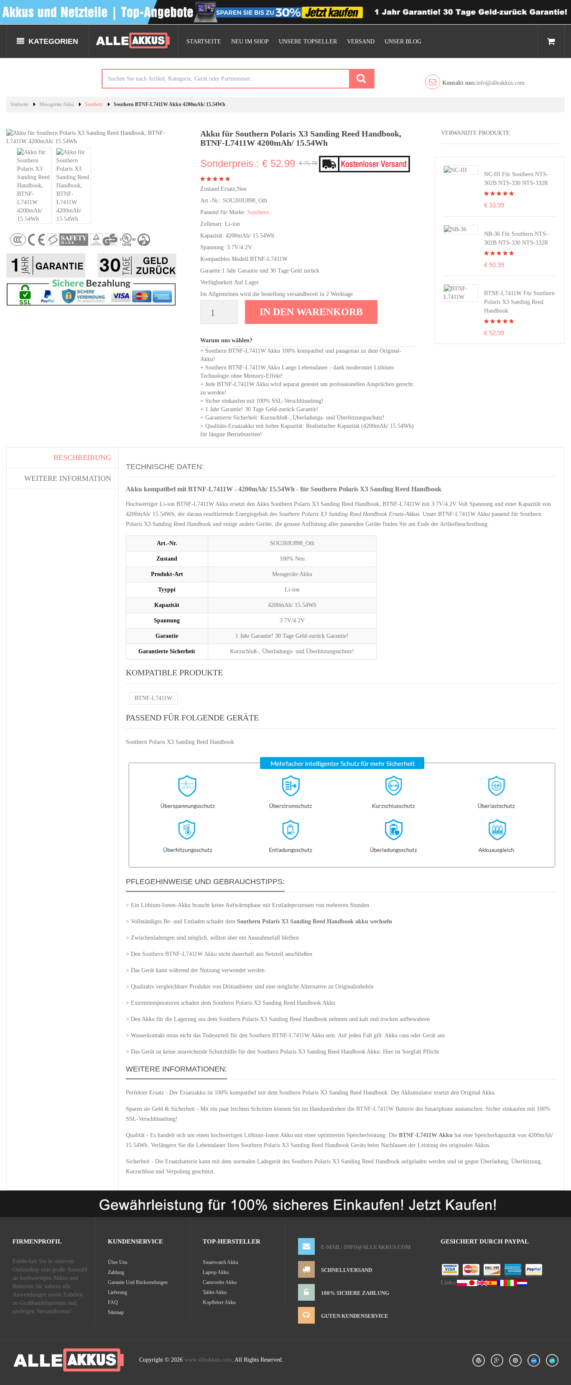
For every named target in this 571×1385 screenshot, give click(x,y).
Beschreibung (82, 457)
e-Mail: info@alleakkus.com (365, 1247)
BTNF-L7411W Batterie (385, 1109)
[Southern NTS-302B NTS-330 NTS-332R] (455, 170)
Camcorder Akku (220, 1282)
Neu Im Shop (250, 41)
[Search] (361, 79)
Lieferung (117, 1292)
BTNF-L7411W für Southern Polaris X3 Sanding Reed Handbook (519, 302)
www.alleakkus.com (208, 1360)
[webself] (552, 1360)
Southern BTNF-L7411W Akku (179, 954)
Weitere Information (67, 478)
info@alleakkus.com (483, 83)
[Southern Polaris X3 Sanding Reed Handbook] (461, 292)
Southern (94, 104)
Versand (361, 41)
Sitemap (116, 1312)
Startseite (203, 41)
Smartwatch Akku (220, 1262)
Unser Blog (403, 41)
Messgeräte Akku (56, 104)
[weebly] (534, 1360)
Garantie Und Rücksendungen (138, 1282)
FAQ (113, 1302)
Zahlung (116, 1272)
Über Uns (117, 1262)
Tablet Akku (215, 1292)
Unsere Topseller (308, 41)
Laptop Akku (216, 1272)
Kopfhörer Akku (219, 1302)
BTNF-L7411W (153, 698)
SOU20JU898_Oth (245, 200)
